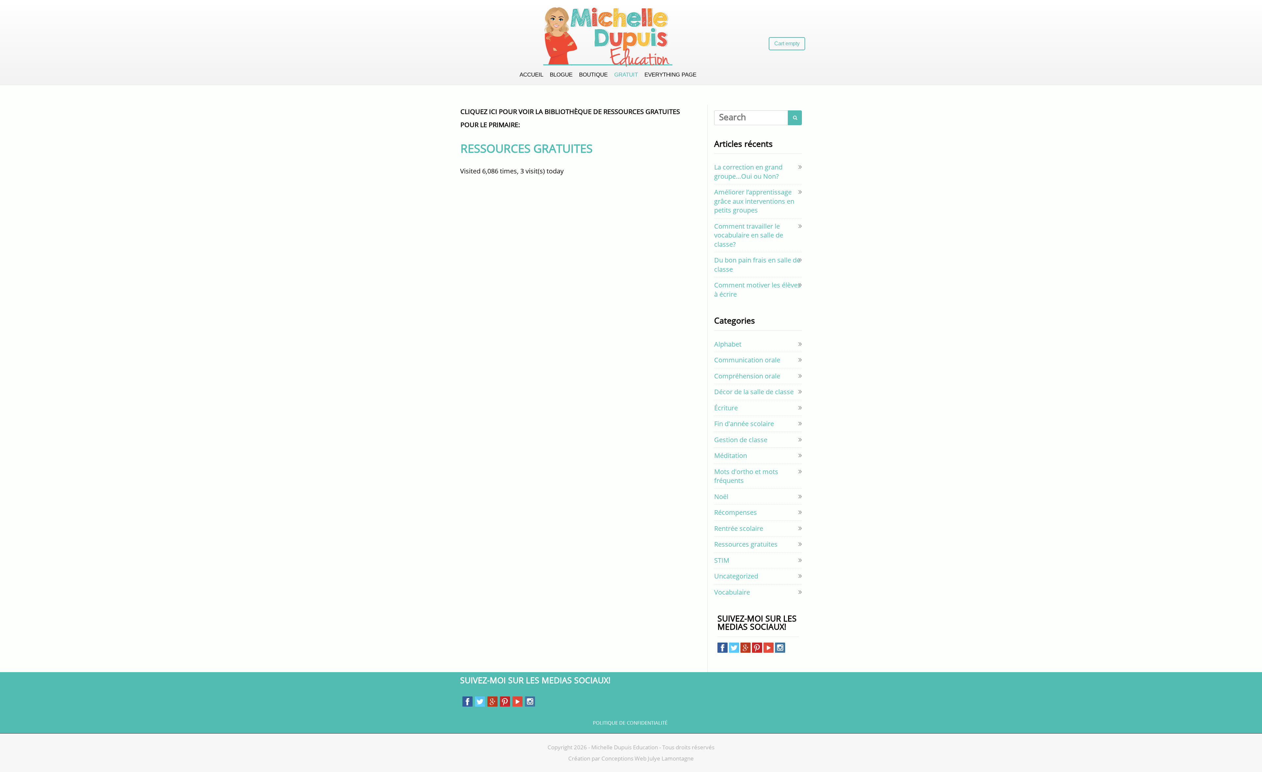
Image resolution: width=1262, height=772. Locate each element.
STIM (721, 560)
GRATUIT (626, 75)
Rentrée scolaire (738, 528)
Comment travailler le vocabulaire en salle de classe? (748, 235)
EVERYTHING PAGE (670, 75)
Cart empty (787, 43)
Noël (721, 496)
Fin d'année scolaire (744, 423)
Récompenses (735, 512)
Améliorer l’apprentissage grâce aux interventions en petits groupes (754, 201)
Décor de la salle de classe (754, 391)
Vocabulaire (732, 592)
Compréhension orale (747, 376)
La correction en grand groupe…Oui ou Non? (748, 172)
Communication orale (747, 359)
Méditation (730, 455)
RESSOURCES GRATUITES (526, 148)
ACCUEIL (531, 75)
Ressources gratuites (746, 544)
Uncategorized (736, 576)
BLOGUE (561, 75)
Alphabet (727, 344)
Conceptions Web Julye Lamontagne (647, 758)
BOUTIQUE (593, 75)
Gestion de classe (740, 439)
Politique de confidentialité (630, 722)
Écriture (726, 407)
